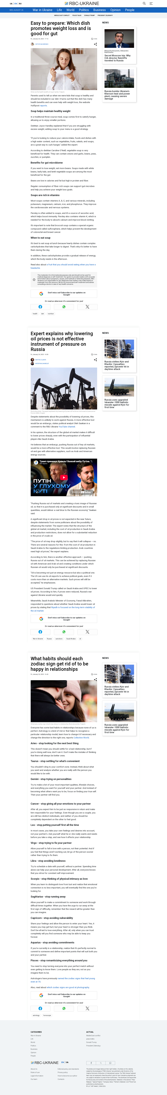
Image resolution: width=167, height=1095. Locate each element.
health (35, 314)
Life (59, 10)
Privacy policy (63, 1072)
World (70, 10)
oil (80, 639)
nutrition (51, 314)
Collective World (81, 737)
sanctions (59, 639)
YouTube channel (67, 426)
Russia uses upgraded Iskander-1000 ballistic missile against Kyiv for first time (117, 404)
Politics (84, 10)
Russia (49, 639)
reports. (43, 105)
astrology (36, 1015)
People (129, 10)
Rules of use (35, 1072)
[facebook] (91, 1063)
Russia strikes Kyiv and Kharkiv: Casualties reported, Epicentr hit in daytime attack (117, 365)
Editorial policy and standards (68, 1069)
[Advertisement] (119, 141)
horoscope (47, 1015)
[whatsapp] (110, 1063)
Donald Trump (89, 15)
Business (99, 10)
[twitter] (101, 1063)
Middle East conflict (62, 15)
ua (11, 3)
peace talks (76, 15)
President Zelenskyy (105, 15)
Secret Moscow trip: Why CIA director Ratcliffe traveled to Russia (118, 58)
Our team (34, 1079)
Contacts (61, 1079)
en (15, 3)
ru (20, 3)
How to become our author (67, 1076)
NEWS (105, 22)
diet (42, 314)
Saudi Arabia (71, 639)
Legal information (37, 1076)
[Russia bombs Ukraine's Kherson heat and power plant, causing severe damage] (119, 78)
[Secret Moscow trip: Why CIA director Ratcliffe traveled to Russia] (119, 38)
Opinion (115, 10)
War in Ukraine (42, 10)
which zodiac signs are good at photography (68, 987)
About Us (34, 1069)
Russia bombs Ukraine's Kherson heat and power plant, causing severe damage (117, 95)
